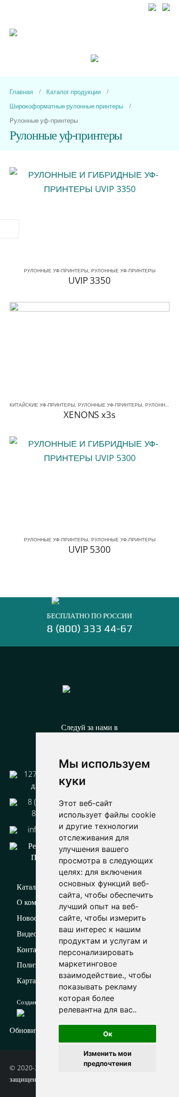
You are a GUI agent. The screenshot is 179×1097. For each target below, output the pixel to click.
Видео (27, 933)
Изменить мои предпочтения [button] (108, 1058)
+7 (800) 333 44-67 (38, 6)
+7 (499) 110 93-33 (110, 6)
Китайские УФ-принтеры (42, 404)
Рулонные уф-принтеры (56, 270)
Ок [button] (107, 1034)
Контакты (33, 949)
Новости (31, 918)
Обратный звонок (89, 18)
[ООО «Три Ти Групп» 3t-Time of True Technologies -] (50, 52)
